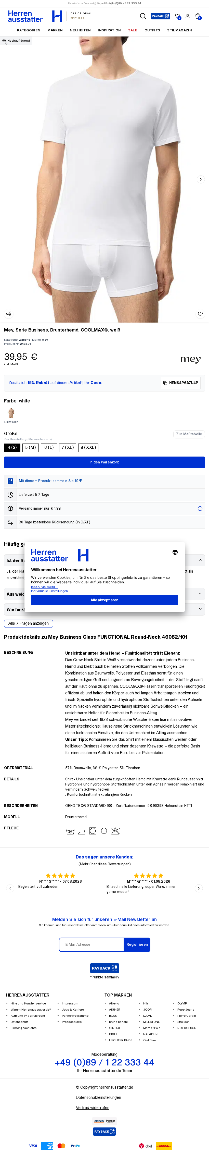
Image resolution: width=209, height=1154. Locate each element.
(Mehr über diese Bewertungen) (105, 864)
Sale (132, 30)
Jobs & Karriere (73, 1009)
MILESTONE (151, 1022)
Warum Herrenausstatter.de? (31, 1009)
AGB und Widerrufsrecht (28, 1015)
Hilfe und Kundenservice (28, 1003)
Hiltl (146, 1003)
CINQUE (115, 1028)
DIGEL (113, 1034)
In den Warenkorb (105, 462)
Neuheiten (80, 30)
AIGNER (114, 1009)
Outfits (152, 30)
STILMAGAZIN (179, 30)
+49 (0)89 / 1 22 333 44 (124, 3)
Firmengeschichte (23, 1028)
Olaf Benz (149, 1040)
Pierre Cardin (186, 1015)
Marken (55, 30)
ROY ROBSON (187, 1028)
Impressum (70, 1003)
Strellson (183, 1022)
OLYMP (182, 1003)
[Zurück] (6, 43)
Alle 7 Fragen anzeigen (28, 623)
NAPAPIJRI (150, 1034)
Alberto (114, 1003)
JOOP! (147, 1009)
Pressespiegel (72, 1022)
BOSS (113, 1015)
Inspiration (109, 30)
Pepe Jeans (185, 1009)
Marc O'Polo (151, 1028)
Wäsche (24, 339)
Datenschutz (19, 1022)
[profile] (188, 16)
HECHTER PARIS (120, 1040)
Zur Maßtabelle (189, 434)
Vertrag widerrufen (92, 1108)
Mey (45, 339)
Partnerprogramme (75, 1015)
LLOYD (147, 1015)
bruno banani (118, 1022)
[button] (143, 16)
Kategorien (28, 30)
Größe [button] (11, 434)
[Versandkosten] (200, 508)
